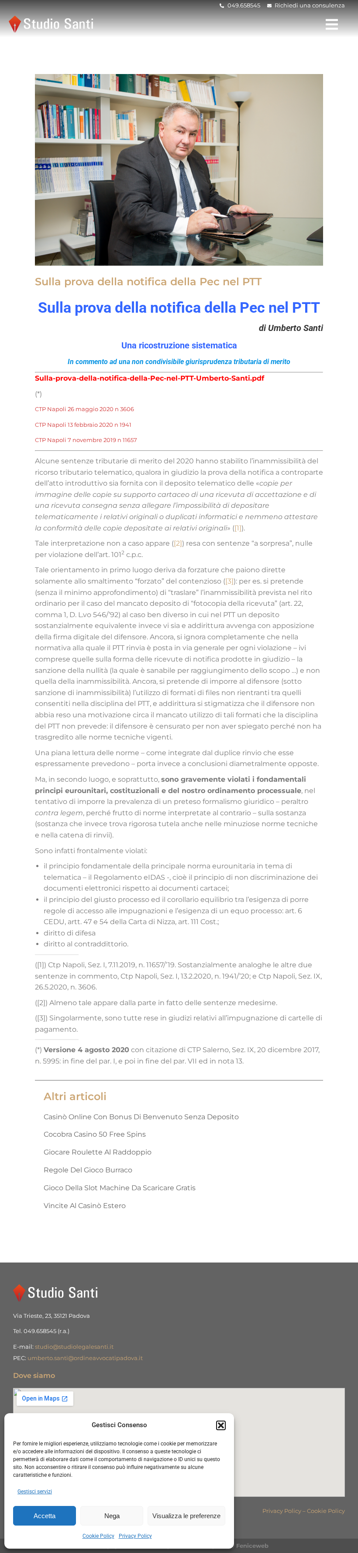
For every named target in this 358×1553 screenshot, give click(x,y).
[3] (229, 581)
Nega (112, 1515)
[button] (221, 1425)
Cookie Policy (98, 1536)
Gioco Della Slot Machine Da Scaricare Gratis (120, 1188)
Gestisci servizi (34, 1492)
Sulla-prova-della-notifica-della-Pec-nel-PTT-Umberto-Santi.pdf (149, 378)
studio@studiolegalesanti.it (74, 1346)
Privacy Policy (135, 1536)
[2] (178, 543)
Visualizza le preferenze (186, 1515)
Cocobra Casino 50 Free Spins (95, 1134)
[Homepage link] (52, 24)
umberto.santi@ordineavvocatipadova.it (85, 1357)
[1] (237, 528)
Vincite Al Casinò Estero (85, 1206)
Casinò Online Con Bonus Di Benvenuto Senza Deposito (141, 1117)
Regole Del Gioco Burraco (88, 1170)
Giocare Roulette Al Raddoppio (97, 1152)
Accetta (44, 1515)
